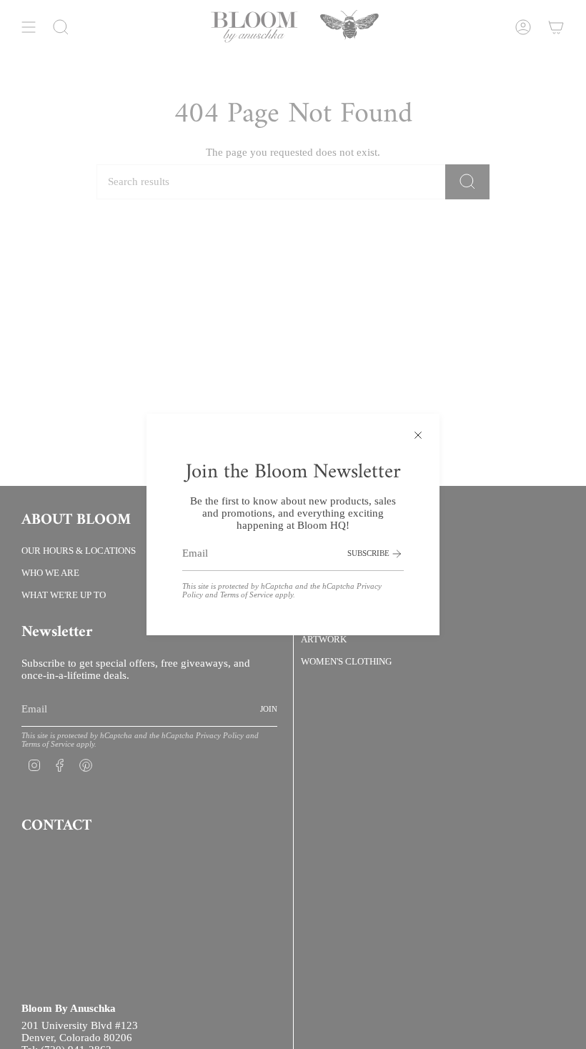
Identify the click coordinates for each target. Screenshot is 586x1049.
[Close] (418, 435)
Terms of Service (246, 594)
